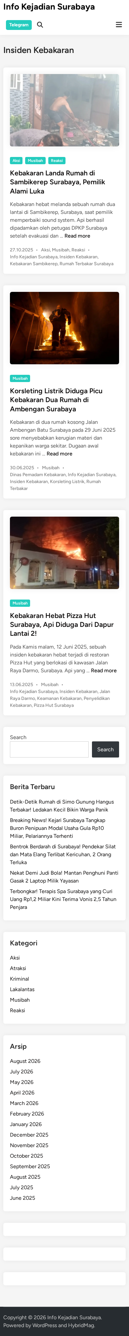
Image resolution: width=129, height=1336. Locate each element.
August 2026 (25, 1061)
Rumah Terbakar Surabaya (86, 264)
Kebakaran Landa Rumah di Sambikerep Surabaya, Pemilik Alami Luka (57, 182)
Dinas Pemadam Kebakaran (38, 474)
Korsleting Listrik (67, 481)
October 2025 (26, 1156)
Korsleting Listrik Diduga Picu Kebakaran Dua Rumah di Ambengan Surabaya (56, 400)
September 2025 (30, 1166)
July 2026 (21, 1071)
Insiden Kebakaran (79, 257)
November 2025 (29, 1145)
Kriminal (19, 979)
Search (18, 737)
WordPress (44, 1325)
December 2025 (29, 1135)
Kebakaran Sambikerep (34, 264)
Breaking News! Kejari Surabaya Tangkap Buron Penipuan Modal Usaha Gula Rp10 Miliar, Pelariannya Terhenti (57, 828)
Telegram (18, 25)
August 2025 (25, 1177)
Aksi (16, 160)
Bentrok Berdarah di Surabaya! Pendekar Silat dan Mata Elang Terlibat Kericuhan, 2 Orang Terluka (63, 854)
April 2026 (22, 1093)
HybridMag (81, 1325)
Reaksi (57, 160)
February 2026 (27, 1114)
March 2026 (24, 1103)
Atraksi (18, 968)
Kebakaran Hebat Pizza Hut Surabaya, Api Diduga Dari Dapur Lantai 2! (62, 624)
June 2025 (22, 1198)
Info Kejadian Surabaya (49, 6)
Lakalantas (22, 989)
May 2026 (21, 1082)
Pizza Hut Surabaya (54, 705)
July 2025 (21, 1187)
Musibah (35, 160)
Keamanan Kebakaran (59, 698)
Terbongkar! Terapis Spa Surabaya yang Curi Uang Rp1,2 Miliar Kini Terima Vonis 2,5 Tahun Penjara (63, 899)
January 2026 (26, 1124)
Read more (77, 236)
